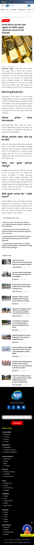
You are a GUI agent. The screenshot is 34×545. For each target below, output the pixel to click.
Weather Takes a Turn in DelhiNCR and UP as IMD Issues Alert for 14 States (20, 299)
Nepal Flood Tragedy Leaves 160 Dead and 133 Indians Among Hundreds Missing (21, 311)
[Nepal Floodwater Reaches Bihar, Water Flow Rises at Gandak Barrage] (6, 337)
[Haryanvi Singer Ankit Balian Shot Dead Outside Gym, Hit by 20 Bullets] (6, 274)
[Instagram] (13, 407)
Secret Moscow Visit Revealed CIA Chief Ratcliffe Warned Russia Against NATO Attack (16, 231)
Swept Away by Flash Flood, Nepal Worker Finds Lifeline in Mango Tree (21, 287)
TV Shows (7, 466)
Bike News (7, 434)
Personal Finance (8, 476)
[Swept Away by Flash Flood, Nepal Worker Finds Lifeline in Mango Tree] (6, 287)
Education (6, 445)
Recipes (6, 485)
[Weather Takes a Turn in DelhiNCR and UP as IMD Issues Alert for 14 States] (6, 299)
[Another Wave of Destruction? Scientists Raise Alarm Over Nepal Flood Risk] (6, 262)
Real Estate (6, 525)
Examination (7, 447)
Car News (6, 437)
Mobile (6, 503)
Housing (6, 529)
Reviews (6, 441)
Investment (7, 474)
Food (4, 481)
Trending (6, 490)
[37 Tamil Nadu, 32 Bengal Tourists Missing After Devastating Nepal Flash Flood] (6, 323)
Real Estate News (9, 532)
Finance (5, 469)
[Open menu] (3, 5)
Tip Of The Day (8, 488)
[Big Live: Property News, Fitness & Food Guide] (10, 5)
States (3, 2)
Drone (5, 498)
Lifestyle (5, 510)
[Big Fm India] (29, 5)
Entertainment (7, 456)
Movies (6, 461)
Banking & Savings (9, 472)
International (16, 267)
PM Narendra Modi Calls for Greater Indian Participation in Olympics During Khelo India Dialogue (17, 246)
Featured (6, 439)
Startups (6, 534)
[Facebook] (8, 407)
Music (5, 463)
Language (28, 2)
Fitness (6, 521)
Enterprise (6, 527)
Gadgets (5, 494)
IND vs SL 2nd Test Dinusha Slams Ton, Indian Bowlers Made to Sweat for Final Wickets (16, 224)
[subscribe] (23, 407)
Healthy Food (8, 483)
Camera (6, 496)
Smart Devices (8, 505)
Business (6, 20)
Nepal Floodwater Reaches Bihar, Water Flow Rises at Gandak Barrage (21, 337)
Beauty (6, 512)
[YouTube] (18, 407)
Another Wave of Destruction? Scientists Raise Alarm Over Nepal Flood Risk (22, 262)
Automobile (6, 432)
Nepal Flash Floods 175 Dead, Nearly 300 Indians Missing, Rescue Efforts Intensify (16, 238)
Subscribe (17, 423)
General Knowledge (9, 449)
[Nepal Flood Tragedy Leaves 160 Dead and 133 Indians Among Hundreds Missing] (6, 311)
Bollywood (7, 459)
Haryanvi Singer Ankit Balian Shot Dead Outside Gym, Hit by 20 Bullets (21, 274)
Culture (6, 514)
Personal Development (10, 452)
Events (6, 517)
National (15, 279)
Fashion (6, 519)
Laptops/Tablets (8, 500)
